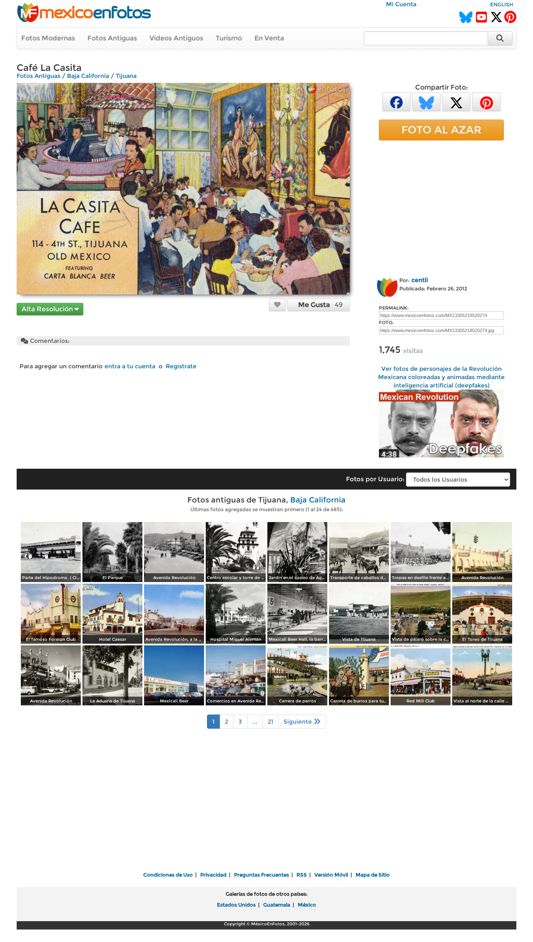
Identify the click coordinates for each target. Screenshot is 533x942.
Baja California (88, 76)
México (307, 905)
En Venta (269, 38)
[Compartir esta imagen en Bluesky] (426, 101)
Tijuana (126, 76)
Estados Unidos (236, 905)
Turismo (229, 38)
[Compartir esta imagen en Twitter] (456, 101)
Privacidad (213, 875)
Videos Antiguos (176, 38)
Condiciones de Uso (168, 875)
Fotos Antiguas (112, 38)
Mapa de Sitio (373, 875)
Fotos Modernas (48, 38)
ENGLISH (501, 4)
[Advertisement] (441, 207)
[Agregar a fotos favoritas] (277, 304)
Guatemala (276, 905)
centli (419, 280)
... (254, 721)
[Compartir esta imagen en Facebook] (396, 101)
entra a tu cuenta (130, 366)
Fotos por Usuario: (375, 479)
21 (270, 721)
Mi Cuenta (401, 4)
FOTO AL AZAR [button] (441, 129)
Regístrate (181, 366)
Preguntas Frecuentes (261, 875)
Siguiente (299, 721)
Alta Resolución (48, 309)
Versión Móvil (331, 875)
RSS (301, 875)
